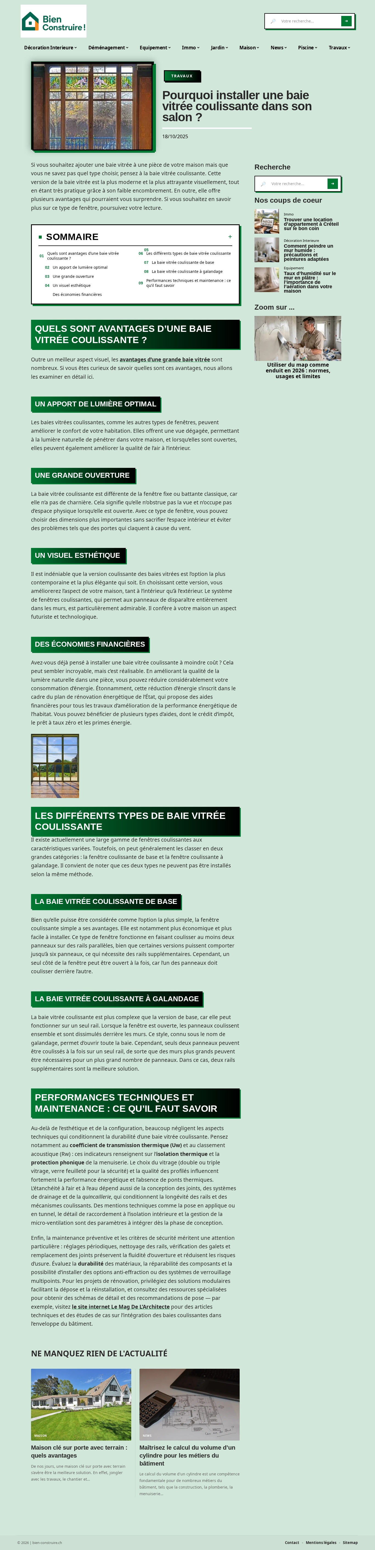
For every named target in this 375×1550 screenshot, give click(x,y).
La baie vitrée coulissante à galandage (187, 271)
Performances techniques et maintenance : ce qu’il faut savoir (188, 283)
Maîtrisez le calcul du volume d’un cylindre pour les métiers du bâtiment (187, 1455)
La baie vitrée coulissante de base (183, 262)
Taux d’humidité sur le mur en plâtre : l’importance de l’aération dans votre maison (310, 282)
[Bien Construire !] (53, 21)
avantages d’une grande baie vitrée (165, 359)
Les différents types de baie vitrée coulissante (188, 253)
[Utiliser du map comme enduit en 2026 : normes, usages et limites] (297, 338)
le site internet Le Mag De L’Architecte (121, 1306)
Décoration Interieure (301, 240)
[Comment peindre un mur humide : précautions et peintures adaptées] (266, 249)
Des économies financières (77, 294)
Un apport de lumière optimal (80, 267)
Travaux (182, 75)
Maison (40, 1436)
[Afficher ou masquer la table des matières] (165, 236)
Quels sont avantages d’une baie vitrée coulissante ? (83, 256)
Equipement (294, 268)
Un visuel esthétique (72, 285)
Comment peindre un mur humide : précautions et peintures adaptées (308, 252)
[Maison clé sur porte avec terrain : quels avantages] (81, 1405)
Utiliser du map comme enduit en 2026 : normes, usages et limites (298, 370)
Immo (289, 214)
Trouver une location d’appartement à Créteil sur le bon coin (311, 224)
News (147, 1436)
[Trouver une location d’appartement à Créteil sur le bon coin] (266, 221)
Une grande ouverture (74, 276)
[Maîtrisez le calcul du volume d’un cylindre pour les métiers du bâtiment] (189, 1405)
